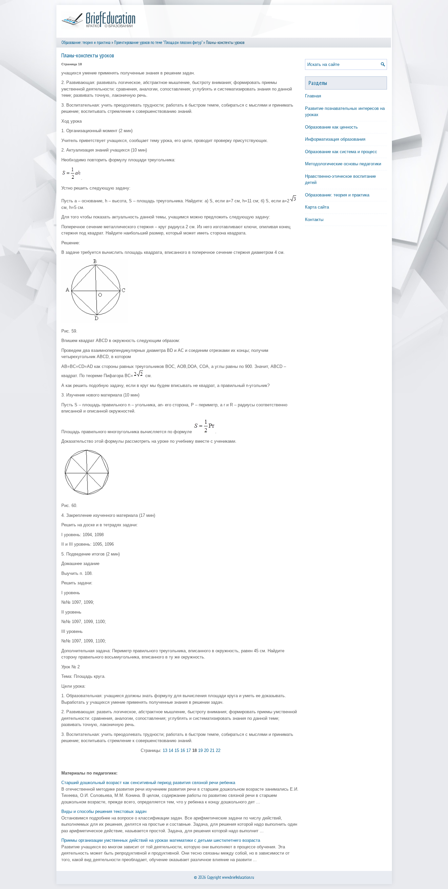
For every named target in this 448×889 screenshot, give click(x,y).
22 (218, 750)
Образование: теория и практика (86, 42)
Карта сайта (317, 207)
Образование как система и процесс (341, 151)
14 (171, 750)
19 (200, 750)
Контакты (314, 219)
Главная (313, 95)
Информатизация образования (335, 139)
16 (182, 750)
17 (188, 750)
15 (176, 750)
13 (165, 750)
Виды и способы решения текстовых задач (104, 811)
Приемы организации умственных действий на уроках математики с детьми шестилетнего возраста (160, 840)
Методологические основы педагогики (343, 163)
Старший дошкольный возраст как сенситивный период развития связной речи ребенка (148, 782)
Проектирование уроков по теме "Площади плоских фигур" (158, 42)
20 (206, 750)
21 (212, 750)
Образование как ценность (331, 127)
